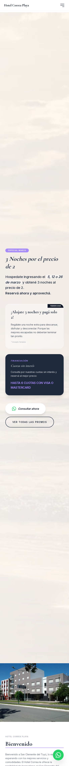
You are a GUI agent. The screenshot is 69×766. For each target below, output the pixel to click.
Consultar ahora (28, 408)
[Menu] (62, 5)
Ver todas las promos (29, 422)
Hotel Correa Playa (16, 5)
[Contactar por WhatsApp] (58, 753)
